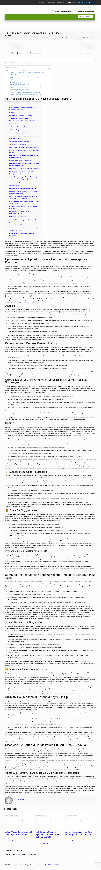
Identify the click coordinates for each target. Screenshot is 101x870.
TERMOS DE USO (53, 865)
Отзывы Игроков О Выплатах (18, 225)
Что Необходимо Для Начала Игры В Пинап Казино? (25, 168)
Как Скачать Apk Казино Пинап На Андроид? (22, 188)
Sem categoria (54, 38)
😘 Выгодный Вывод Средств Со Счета (20, 89)
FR (90, 2)
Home (43, 38)
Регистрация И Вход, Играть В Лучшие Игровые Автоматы (23, 70)
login (18, 854)
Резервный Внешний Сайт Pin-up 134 (20, 84)
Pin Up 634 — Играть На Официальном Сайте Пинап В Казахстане (26, 94)
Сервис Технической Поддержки (19, 87)
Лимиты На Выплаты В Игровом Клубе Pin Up (21, 91)
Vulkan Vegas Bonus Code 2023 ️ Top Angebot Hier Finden (19, 833)
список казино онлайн (28, 302)
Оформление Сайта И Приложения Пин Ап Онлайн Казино (25, 92)
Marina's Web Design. (19, 867)
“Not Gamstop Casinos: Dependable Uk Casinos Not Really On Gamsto (47, 834)
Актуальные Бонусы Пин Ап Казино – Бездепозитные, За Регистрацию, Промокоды (31, 77)
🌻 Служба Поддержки (15, 82)
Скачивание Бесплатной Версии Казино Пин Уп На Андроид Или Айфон (28, 86)
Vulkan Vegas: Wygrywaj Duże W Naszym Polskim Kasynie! (78, 833)
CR (93, 2)
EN (82, 2)
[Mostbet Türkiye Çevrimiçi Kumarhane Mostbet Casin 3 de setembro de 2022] (99, 862)
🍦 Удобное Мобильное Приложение (20, 81)
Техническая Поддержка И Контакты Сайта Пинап (24, 182)
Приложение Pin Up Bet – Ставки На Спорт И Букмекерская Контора (27, 72)
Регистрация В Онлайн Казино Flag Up (20, 76)
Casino (11, 79)
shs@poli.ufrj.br (72, 2)
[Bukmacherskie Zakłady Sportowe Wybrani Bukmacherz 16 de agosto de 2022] (1, 862)
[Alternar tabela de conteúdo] (47, 68)
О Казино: (14, 74)
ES (86, 2)
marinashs (21, 53)
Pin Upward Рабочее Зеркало (18, 217)
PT (79, 2)
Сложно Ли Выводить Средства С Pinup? (21, 160)
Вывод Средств (14, 185)
